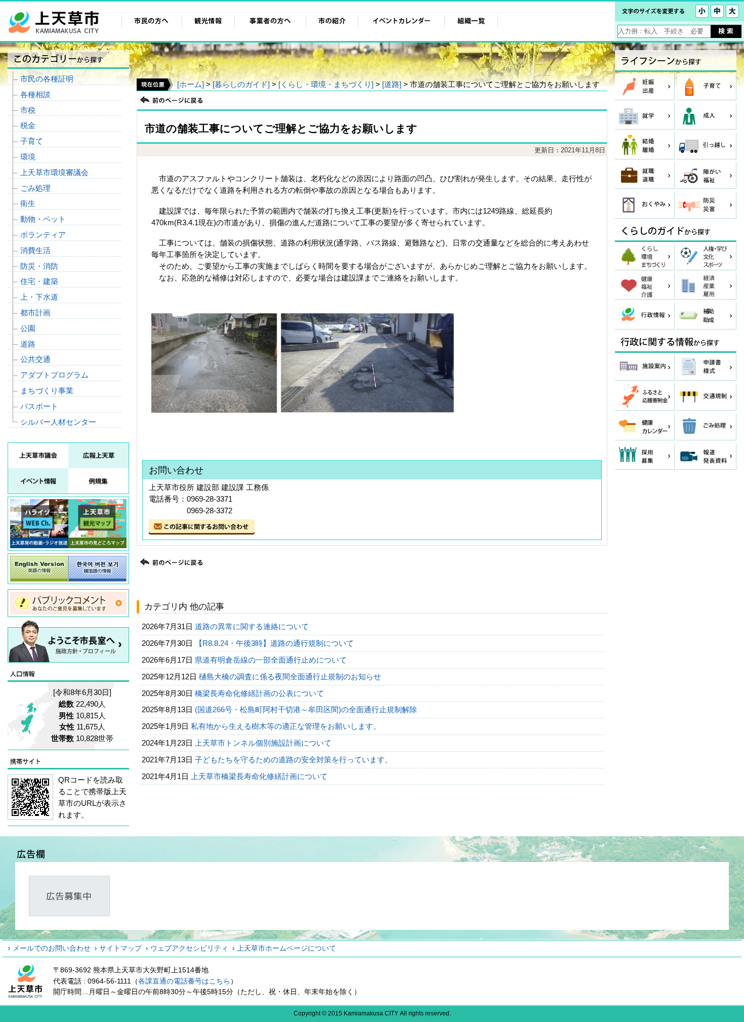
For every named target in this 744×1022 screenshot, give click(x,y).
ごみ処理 (35, 188)
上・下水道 (39, 297)
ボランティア (43, 234)
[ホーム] (190, 84)
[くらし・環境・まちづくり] (326, 84)
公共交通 (35, 359)
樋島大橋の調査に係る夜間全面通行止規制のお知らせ (291, 676)
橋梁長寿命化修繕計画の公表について (260, 693)
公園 (27, 328)
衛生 (27, 203)
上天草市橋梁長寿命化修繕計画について (260, 776)
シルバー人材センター (58, 422)
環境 (27, 156)
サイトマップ (120, 948)
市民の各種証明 (46, 78)
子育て (31, 141)
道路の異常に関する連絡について (253, 626)
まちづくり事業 (46, 390)
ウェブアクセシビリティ (189, 948)
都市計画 (35, 312)
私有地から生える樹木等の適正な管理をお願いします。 (287, 726)
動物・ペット (43, 219)
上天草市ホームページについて (286, 948)
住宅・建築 (39, 281)
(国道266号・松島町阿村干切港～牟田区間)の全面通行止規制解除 (307, 709)
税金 (27, 125)
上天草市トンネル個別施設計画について (264, 743)
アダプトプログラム (54, 375)
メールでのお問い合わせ (52, 948)
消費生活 (35, 250)
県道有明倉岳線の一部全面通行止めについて (272, 660)
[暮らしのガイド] (241, 84)
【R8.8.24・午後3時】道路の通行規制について (275, 643)
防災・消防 (39, 266)
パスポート (39, 406)
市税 (27, 110)
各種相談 (35, 94)
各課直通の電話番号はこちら (184, 981)
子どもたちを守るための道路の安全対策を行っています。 (294, 759)
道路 (27, 344)
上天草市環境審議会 (54, 172)
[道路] (391, 84)
